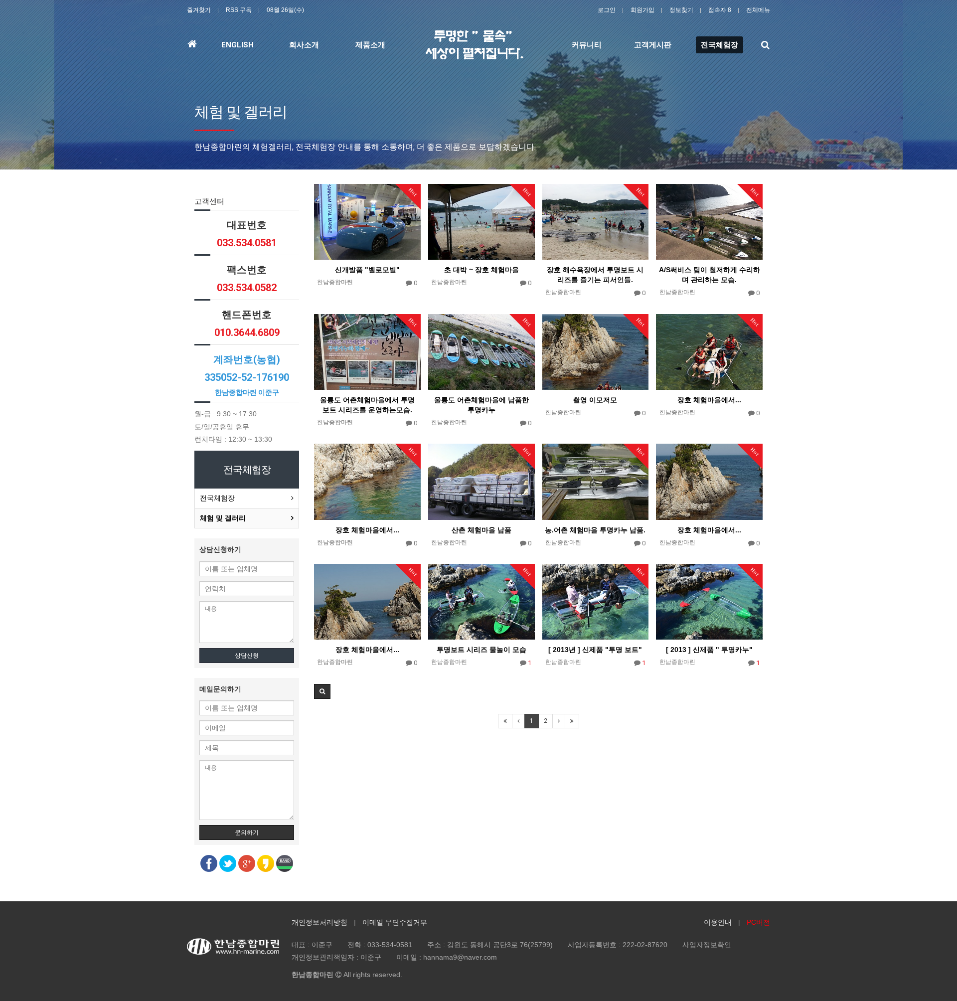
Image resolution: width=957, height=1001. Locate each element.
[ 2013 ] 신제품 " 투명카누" (709, 650)
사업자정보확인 (706, 945)
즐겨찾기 (199, 9)
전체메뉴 (758, 9)
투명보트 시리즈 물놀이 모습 (481, 650)
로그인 (607, 9)
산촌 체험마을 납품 (481, 530)
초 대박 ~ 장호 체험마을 (481, 270)
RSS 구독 (239, 9)
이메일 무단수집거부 (394, 922)
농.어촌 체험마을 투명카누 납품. (595, 530)
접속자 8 (719, 9)
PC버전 (758, 922)
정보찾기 (681, 9)
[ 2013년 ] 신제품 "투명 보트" (595, 650)
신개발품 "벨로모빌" (367, 270)
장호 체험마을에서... (709, 400)
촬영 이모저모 (595, 400)
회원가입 (642, 9)
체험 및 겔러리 (223, 518)
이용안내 (718, 922)
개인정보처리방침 (319, 922)
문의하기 (247, 832)
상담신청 (247, 655)
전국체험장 (217, 498)
